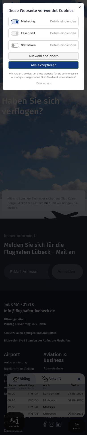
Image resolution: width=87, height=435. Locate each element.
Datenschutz (43, 83)
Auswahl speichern (44, 56)
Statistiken (28, 45)
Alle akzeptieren (43, 65)
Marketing (28, 21)
